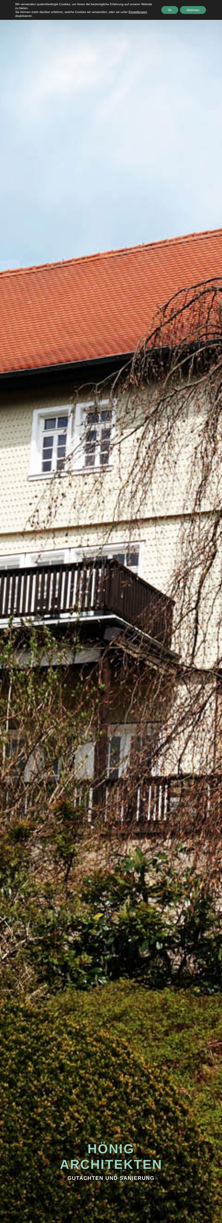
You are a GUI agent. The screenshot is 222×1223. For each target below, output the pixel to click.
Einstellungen (138, 12)
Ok (170, 10)
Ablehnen (192, 10)
